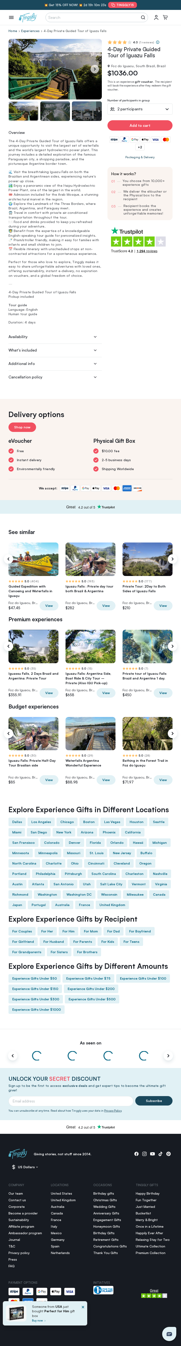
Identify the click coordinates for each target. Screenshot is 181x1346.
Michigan (159, 843)
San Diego (39, 832)
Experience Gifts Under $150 (35, 989)
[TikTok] (160, 1154)
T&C (11, 1246)
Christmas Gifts (105, 1200)
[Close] (83, 1314)
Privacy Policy (112, 1110)
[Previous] (8, 559)
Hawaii (138, 843)
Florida (95, 843)
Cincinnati (96, 863)
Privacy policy (19, 1253)
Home (12, 31)
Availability (18, 336)
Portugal (39, 905)
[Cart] (165, 17)
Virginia (161, 884)
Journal (14, 1240)
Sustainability (18, 1220)
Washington (47, 894)
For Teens (131, 942)
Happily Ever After (149, 1233)
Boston (89, 822)
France (84, 905)
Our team (15, 1193)
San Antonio (63, 884)
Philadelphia (45, 874)
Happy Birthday (148, 1193)
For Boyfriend (140, 931)
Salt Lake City (111, 884)
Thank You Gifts (105, 1253)
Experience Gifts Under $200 (91, 989)
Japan (17, 905)
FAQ (11, 1266)
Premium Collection (150, 1253)
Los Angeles (41, 822)
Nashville (160, 874)
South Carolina (103, 874)
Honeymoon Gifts (106, 1226)
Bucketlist (143, 1213)
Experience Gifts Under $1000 (36, 1009)
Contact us (17, 1200)
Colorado (51, 843)
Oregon (145, 863)
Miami (16, 832)
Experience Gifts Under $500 (92, 999)
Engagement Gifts (107, 1220)
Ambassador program (25, 1233)
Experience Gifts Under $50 (34, 978)
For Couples (22, 931)
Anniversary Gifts (106, 1213)
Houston (137, 822)
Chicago (67, 822)
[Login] (156, 17)
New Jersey (122, 853)
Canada (159, 894)
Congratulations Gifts (110, 1246)
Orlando (116, 843)
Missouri (73, 853)
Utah (87, 884)
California (133, 832)
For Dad (113, 931)
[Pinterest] (169, 1154)
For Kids (107, 942)
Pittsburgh (73, 874)
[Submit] (144, 17)
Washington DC (79, 894)
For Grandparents (26, 952)
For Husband (53, 942)
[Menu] (11, 17)
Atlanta (38, 884)
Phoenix (109, 832)
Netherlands (60, 1253)
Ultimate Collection (150, 1246)
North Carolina (24, 863)
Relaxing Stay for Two (153, 1240)
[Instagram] (144, 1154)
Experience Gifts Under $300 (35, 999)
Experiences (30, 31)
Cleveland (122, 863)
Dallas (17, 822)
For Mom (91, 931)
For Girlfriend (23, 942)
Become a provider (23, 1213)
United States (61, 1193)
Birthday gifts (103, 1193)
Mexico (56, 1233)
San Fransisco (23, 843)
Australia (62, 905)
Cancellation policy (25, 377)
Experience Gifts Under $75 (88, 978)
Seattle (159, 822)
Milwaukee (135, 894)
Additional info (21, 363)
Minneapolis (48, 853)
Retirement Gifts (106, 1240)
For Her (47, 931)
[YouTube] (152, 1154)
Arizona (87, 832)
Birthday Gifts (104, 1233)
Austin (17, 884)
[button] (169, 1334)
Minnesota (20, 853)
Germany (58, 1240)
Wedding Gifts (104, 1207)
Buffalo (146, 853)
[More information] (157, 42)
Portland (19, 874)
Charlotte (54, 863)
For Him (68, 931)
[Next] (94, 69)
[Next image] (99, 111)
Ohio (74, 863)
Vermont (139, 884)
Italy (54, 1226)
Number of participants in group (128, 100)
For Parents (82, 942)
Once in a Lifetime (150, 1226)
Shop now (22, 427)
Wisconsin (109, 894)
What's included (22, 350)
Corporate (16, 1207)
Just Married (145, 1207)
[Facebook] (136, 1154)
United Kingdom (112, 905)
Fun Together (146, 1200)
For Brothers (87, 952)
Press (12, 1259)
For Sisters (59, 952)
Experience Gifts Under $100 (143, 978)
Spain (55, 1246)
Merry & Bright (147, 1220)
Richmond (20, 894)
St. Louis (96, 853)
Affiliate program (21, 1226)
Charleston (134, 874)
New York (63, 832)
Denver (74, 843)
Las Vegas (112, 822)
